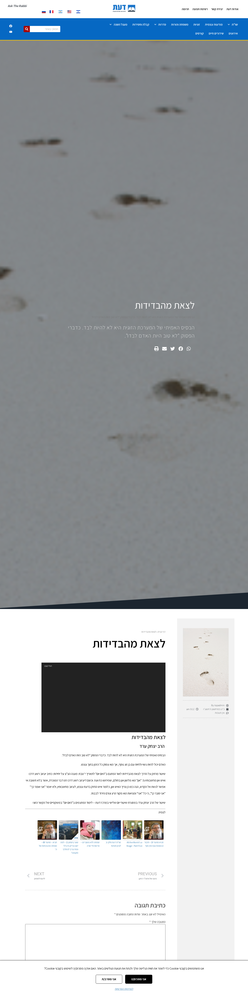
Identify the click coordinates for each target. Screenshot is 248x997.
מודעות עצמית (214, 24)
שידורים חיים (216, 33)
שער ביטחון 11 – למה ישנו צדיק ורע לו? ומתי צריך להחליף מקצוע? (69, 847)
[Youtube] (11, 32)
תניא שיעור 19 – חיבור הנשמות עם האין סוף (154, 844)
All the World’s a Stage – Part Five (134, 844)
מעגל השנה (120, 24)
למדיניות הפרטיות (124, 989)
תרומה (185, 9)
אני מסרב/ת (109, 979)
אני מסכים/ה (138, 979)
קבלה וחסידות (140, 24)
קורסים (199, 33)
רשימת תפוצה (200, 9)
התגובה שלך (157, 921)
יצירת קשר (217, 9)
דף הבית (161, 631)
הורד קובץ (48, 666)
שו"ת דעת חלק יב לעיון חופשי (113, 844)
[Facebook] (11, 26)
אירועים (233, 33)
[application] (103, 697)
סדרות (162, 24)
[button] (189, 348)
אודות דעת (232, 9)
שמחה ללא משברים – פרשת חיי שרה (90, 844)
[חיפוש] (27, 29)
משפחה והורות (179, 24)
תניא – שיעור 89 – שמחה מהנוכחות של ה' (48, 846)
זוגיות (196, 24)
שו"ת (235, 24)
